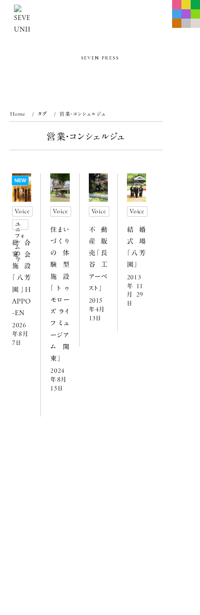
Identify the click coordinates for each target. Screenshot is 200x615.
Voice (22, 211)
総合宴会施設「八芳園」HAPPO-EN (21, 277)
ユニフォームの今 (20, 225)
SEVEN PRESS (100, 58)
